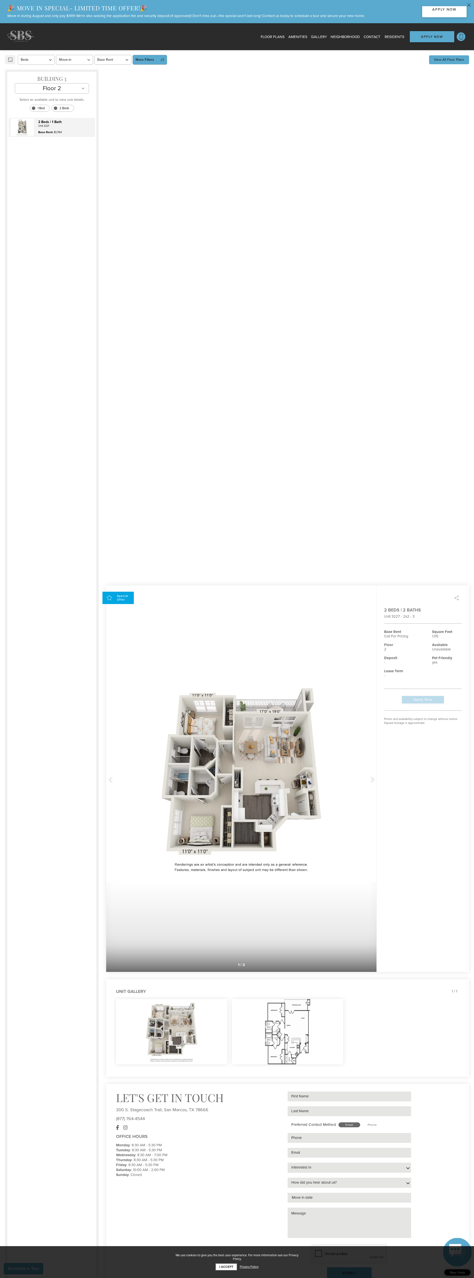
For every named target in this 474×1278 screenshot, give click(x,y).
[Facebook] (117, 1128)
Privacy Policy (249, 1267)
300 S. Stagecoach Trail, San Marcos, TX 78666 (162, 1109)
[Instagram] (125, 1128)
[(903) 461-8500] (461, 36)
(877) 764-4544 (130, 1118)
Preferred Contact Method (313, 1124)
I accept (226, 1267)
